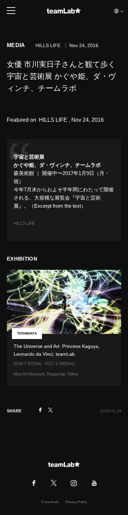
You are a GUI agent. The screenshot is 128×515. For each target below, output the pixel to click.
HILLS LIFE (24, 223)
